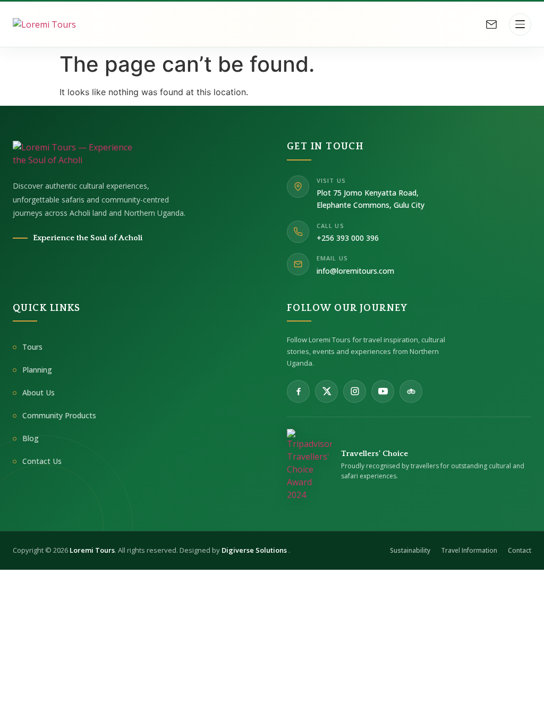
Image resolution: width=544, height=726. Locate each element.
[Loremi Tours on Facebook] (298, 391)
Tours (32, 347)
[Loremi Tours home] (74, 153)
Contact (519, 550)
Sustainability (410, 550)
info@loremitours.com (355, 271)
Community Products (59, 415)
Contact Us (42, 461)
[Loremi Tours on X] (326, 391)
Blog (30, 438)
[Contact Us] (491, 24)
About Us (38, 392)
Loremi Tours (92, 550)
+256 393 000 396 (348, 238)
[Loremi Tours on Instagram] (354, 391)
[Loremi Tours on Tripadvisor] (411, 391)
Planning (37, 370)
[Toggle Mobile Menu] (520, 24)
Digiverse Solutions (255, 550)
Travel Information (469, 550)
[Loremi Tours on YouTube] (382, 391)
